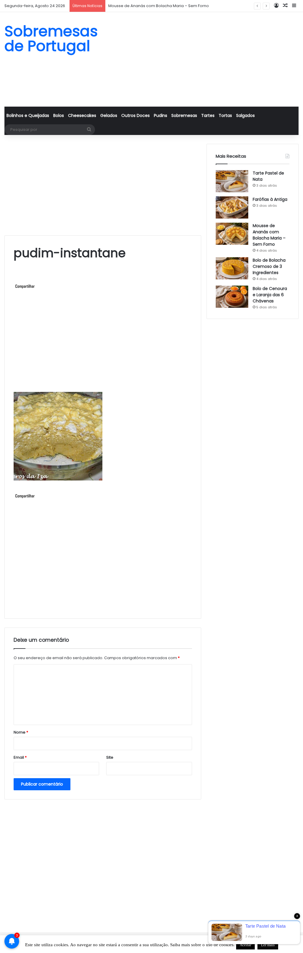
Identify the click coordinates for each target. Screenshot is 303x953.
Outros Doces (135, 115)
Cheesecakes (82, 115)
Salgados (245, 115)
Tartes (208, 115)
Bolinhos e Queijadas (28, 115)
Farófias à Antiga (270, 199)
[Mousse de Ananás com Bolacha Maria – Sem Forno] (232, 234)
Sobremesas (184, 115)
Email (20, 757)
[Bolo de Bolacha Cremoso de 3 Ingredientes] (232, 268)
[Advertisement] (202, 59)
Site (109, 757)
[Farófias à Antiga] (232, 207)
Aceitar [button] (245, 945)
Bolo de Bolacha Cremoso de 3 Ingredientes (269, 266)
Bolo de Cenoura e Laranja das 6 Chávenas (270, 295)
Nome (21, 732)
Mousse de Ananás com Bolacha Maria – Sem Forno (158, 6)
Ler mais (268, 945)
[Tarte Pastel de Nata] (232, 181)
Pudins (160, 115)
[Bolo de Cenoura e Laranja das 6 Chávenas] (232, 297)
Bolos (58, 115)
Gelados (108, 115)
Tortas (225, 115)
